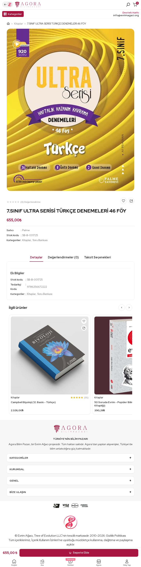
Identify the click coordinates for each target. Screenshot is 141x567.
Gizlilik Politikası (116, 536)
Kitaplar (18, 23)
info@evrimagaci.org (126, 15)
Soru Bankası (40, 240)
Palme (26, 230)
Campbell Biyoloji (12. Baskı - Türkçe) (33, 402)
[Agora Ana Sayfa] (10, 24)
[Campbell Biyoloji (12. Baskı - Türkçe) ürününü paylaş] (84, 328)
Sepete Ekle (81, 552)
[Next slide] (129, 307)
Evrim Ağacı (25, 536)
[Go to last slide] (121, 307)
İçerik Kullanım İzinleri (44, 540)
